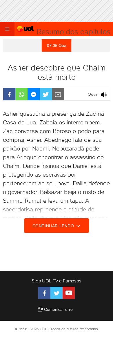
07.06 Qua (56, 45)
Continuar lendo (54, 226)
